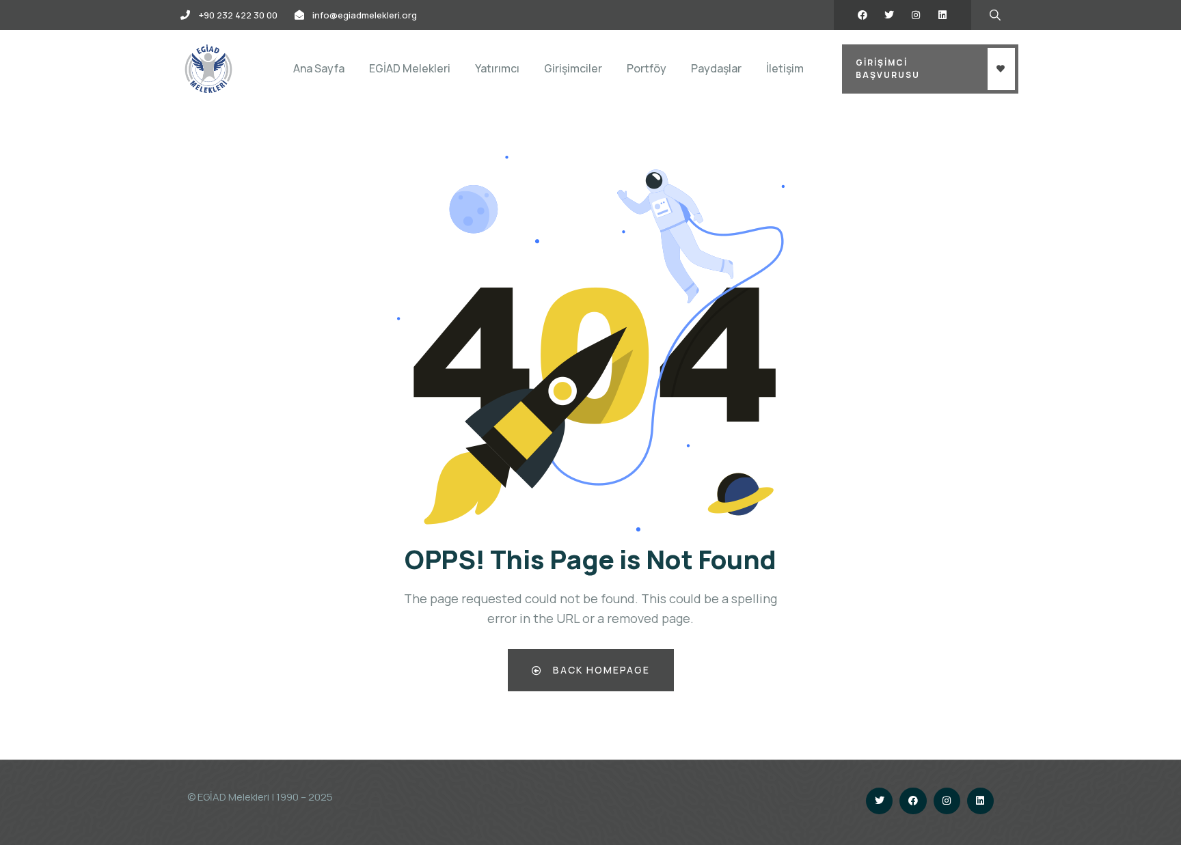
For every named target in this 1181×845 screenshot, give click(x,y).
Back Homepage (599, 669)
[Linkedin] (942, 15)
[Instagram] (916, 15)
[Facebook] (862, 15)
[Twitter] (889, 15)
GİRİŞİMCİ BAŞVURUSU (888, 69)
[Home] (208, 68)
